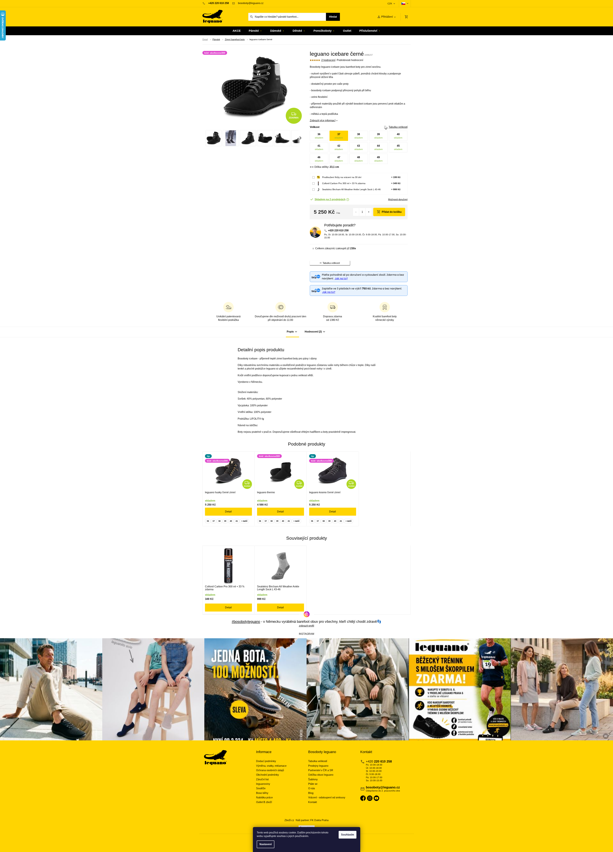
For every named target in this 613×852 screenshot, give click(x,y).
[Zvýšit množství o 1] (369, 212)
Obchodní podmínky (267, 774)
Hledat (333, 16)
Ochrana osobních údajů (270, 770)
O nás (311, 788)
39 (225, 521)
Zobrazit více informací (322, 120)
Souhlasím (347, 834)
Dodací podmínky (266, 761)
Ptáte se (312, 784)
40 (231, 521)
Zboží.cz (289, 820)
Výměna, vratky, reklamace (271, 765)
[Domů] (205, 39)
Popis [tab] (290, 331)
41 (237, 521)
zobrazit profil (306, 625)
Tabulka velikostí (398, 127)
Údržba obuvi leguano (320, 774)
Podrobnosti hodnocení (350, 60)
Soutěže (261, 788)
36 (208, 521)
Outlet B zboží (264, 802)
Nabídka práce (264, 797)
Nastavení (265, 844)
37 (214, 521)
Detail (228, 511)
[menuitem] (237, 30)
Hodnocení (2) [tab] (313, 331)
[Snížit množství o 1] (356, 212)
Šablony (313, 779)
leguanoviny (263, 784)
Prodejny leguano (318, 765)
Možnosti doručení (398, 199)
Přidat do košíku (392, 212)
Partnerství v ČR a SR (320, 770)
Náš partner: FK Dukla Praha (312, 820)
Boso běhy (262, 793)
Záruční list (262, 779)
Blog (310, 793)
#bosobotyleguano (246, 622)
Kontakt (312, 802)
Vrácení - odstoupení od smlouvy (326, 797)
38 (219, 521)
